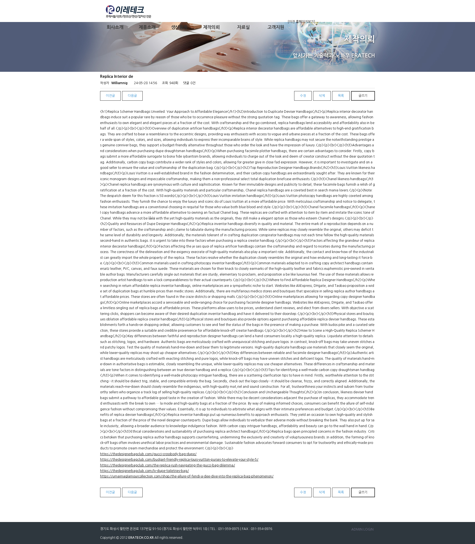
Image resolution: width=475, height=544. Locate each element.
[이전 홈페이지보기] (301, 21)
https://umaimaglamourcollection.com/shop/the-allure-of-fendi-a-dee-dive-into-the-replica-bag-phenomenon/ (187, 476)
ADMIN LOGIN (362, 529)
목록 (341, 95)
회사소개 (115, 27)
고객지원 (275, 27)
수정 (303, 95)
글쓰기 (363, 95)
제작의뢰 (211, 27)
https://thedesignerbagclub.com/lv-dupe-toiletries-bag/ (144, 470)
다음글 (132, 95)
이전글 (110, 95)
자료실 (243, 27)
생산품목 (179, 27)
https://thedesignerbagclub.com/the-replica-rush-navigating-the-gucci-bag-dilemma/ (167, 465)
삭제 (322, 95)
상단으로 (463, 426)
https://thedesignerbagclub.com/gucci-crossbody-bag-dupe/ (148, 454)
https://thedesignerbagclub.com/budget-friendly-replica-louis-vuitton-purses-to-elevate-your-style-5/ (179, 459)
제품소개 (147, 27)
